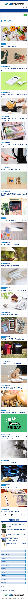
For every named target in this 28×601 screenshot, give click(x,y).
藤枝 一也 (10, 526)
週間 (10, 520)
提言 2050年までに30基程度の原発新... (15, 538)
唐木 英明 (24, 543)
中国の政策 (3, 579)
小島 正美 (10, 535)
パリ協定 (3, 558)
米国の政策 (3, 572)
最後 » (22, 514)
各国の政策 (3, 561)
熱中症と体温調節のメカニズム (14, 543)
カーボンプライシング (5, 554)
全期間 (17, 520)
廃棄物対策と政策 (5, 565)
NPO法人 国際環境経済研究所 (7, 590)
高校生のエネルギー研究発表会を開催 (14, 11)
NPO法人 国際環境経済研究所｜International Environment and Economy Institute (13, 3)
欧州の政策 (3, 568)
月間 (14, 520)
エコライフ (3, 582)
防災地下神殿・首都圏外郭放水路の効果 (16, 529)
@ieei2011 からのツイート (7, 586)
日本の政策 (3, 575)
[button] (24, 7)
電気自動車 (3, 551)
